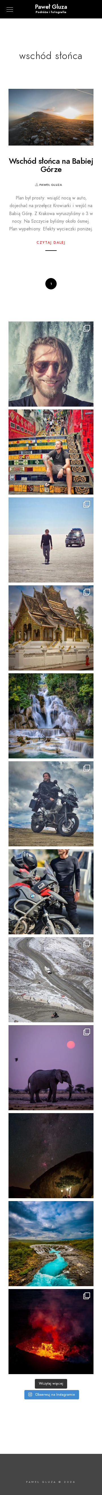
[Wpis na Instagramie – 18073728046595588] (51, 540)
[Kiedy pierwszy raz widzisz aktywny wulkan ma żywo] (51, 1331)
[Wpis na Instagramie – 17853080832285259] (51, 452)
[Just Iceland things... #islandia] (51, 1243)
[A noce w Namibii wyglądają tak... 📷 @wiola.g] (51, 1155)
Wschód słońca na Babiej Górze (51, 165)
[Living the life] (51, 364)
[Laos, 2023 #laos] (51, 715)
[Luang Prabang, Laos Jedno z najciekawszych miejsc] (51, 627)
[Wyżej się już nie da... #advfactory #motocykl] (51, 803)
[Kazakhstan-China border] (51, 891)
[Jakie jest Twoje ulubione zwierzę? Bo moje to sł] (51, 1067)
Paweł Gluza (51, 7)
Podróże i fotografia (51, 12)
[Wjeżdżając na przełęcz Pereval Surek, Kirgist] (51, 979)
